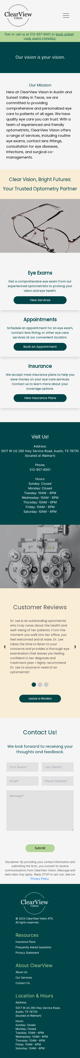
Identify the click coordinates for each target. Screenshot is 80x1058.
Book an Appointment (40, 346)
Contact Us (23, 983)
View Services (40, 300)
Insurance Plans (26, 941)
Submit (40, 848)
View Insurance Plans (40, 398)
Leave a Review (40, 698)
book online (64, 34)
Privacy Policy (40, 878)
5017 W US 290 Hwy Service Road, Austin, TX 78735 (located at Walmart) (38, 1011)
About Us (21, 972)
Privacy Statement (27, 952)
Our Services (24, 977)
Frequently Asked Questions (33, 947)
